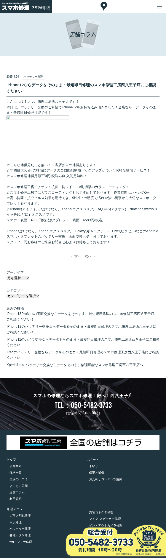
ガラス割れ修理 (20, 515)
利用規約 (16, 498)
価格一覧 (16, 472)
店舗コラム (17, 492)
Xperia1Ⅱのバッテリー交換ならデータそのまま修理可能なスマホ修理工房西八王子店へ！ (76, 365)
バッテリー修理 (20, 528)
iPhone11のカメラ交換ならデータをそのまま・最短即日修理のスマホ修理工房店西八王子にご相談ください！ (83, 342)
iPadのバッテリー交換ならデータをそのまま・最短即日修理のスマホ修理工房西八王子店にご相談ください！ (82, 355)
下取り (93, 466)
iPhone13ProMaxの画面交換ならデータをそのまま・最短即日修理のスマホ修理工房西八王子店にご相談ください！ (82, 316)
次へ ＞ (90, 256)
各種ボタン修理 (20, 535)
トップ (11, 459)
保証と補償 (96, 472)
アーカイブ (15, 272)
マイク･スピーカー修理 (105, 519)
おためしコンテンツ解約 (105, 479)
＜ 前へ (75, 256)
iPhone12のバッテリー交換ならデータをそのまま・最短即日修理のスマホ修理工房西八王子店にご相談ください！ (81, 329)
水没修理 (16, 522)
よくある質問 (19, 486)
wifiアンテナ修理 (21, 542)
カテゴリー (15, 290)
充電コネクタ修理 (101, 512)
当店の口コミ (19, 479)
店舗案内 (16, 466)
